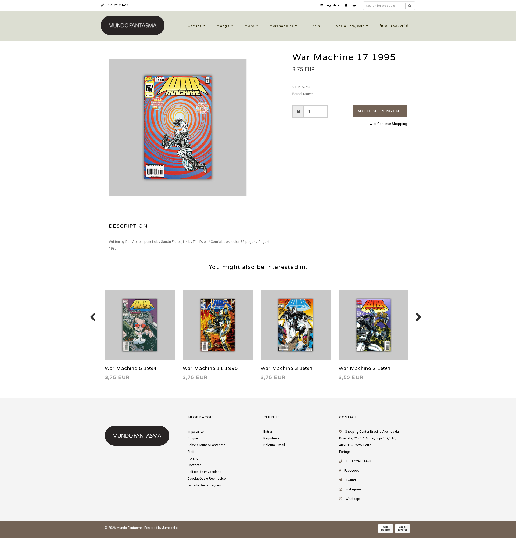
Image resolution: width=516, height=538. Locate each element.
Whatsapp (353, 499)
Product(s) (397, 26)
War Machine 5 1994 (131, 368)
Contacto (194, 465)
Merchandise (282, 26)
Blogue (193, 438)
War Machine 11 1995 (210, 368)
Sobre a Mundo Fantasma (206, 445)
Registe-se (271, 438)
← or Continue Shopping (388, 124)
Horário (193, 458)
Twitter (351, 480)
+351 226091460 (116, 5)
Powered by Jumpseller (161, 528)
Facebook (351, 470)
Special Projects (349, 26)
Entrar (267, 432)
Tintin (314, 26)
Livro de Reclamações (204, 485)
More (250, 26)
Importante (196, 432)
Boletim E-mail (274, 445)
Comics (195, 26)
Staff (191, 452)
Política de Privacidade (204, 472)
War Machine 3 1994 (287, 368)
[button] (329, 5)
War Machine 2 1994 (364, 368)
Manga (223, 26)
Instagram (353, 489)
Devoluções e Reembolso (207, 479)
